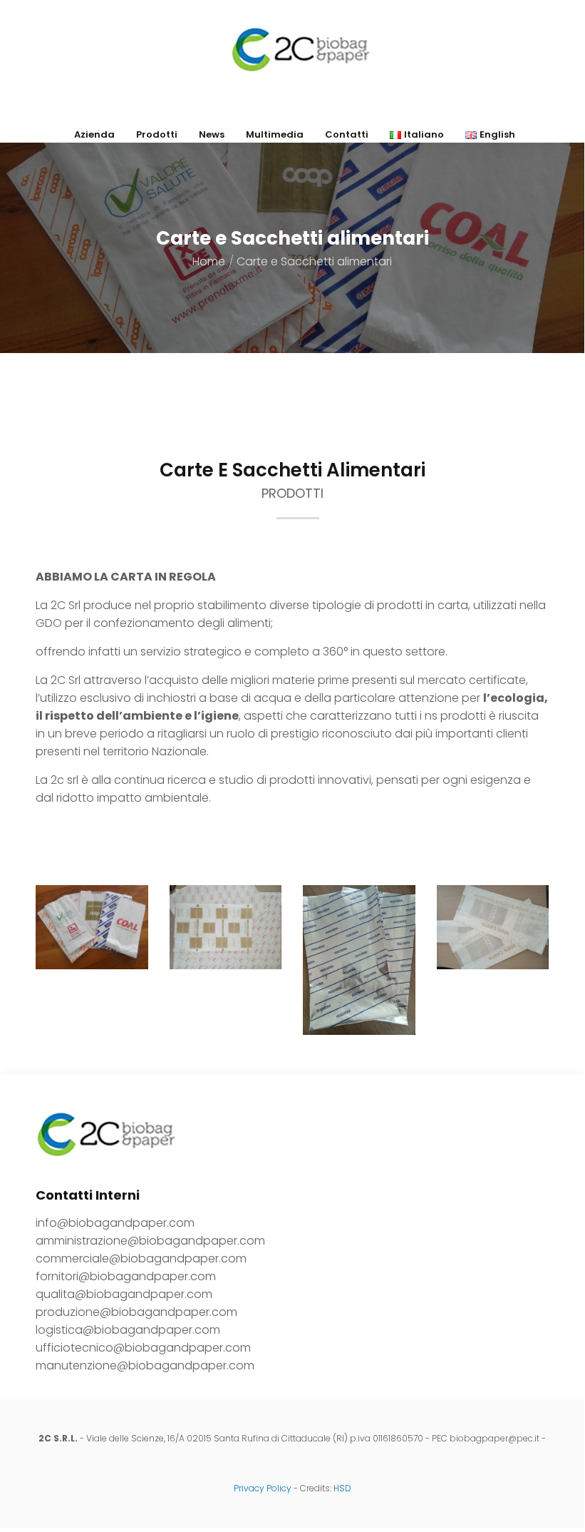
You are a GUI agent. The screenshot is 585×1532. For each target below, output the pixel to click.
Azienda (94, 134)
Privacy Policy (262, 1488)
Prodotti (156, 134)
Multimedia (275, 134)
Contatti (346, 134)
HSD (342, 1488)
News (211, 134)
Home (208, 261)
